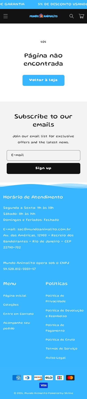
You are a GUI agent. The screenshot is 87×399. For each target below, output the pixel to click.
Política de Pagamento (55, 328)
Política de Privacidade (56, 299)
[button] (5, 16)
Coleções (11, 305)
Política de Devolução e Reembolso (65, 313)
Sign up (43, 168)
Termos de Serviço (61, 348)
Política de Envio (60, 339)
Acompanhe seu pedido (16, 326)
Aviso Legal (56, 358)
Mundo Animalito (36, 393)
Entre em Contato (18, 314)
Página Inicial (15, 296)
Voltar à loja (43, 80)
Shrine (68, 393)
